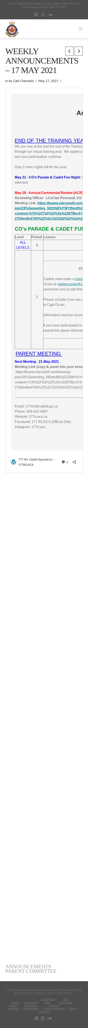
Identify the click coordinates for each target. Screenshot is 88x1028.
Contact (43, 1012)
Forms (73, 1008)
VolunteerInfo (48, 1001)
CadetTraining (13, 1007)
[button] (81, 29)
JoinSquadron (65, 1001)
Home (15, 1002)
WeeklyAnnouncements (54, 1007)
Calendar (29, 1002)
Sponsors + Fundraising (31, 1007)
